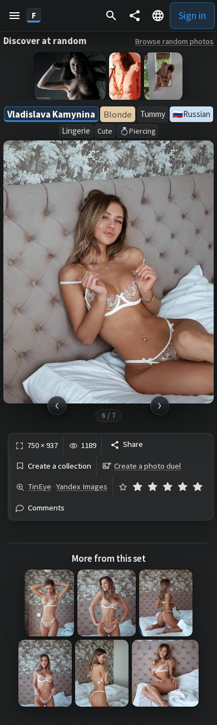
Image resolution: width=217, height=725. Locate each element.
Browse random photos (174, 41)
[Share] (134, 15)
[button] (14, 16)
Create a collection (59, 466)
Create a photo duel (147, 466)
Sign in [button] (192, 15)
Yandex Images (81, 486)
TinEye (39, 486)
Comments (46, 508)
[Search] (111, 15)
